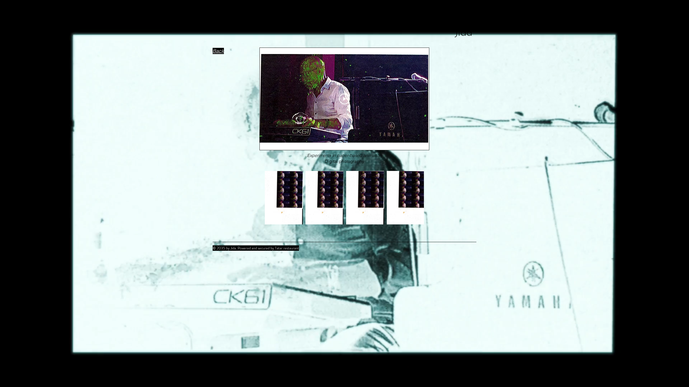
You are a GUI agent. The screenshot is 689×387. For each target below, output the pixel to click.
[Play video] (344, 99)
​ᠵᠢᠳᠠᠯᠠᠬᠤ (465, 15)
